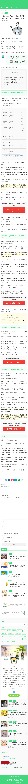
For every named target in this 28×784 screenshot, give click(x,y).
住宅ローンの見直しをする (12, 303)
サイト (3, 526)
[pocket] (12, 480)
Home (2, 7)
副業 (25, 636)
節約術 (3, 484)
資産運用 (13, 641)
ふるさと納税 (18, 633)
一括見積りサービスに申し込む (12, 210)
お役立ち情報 (10, 633)
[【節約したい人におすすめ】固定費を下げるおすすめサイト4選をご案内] (15, 480)
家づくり (4, 486)
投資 (7, 7)
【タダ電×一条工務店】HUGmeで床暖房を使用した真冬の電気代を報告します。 (17, 714)
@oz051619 (15, 38)
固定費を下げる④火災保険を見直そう (13, 82)
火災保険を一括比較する (13, 429)
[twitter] (6, 480)
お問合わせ (4, 633)
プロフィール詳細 (14, 695)
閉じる (16, 72)
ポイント (15, 636)
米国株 (8, 641)
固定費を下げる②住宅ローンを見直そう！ (14, 79)
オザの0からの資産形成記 (14, 780)
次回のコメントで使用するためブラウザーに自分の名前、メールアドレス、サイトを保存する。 (13, 532)
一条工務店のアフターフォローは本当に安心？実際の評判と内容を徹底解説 (17, 744)
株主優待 (13, 639)
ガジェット (17, 7)
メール (3, 521)
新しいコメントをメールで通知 (8, 537)
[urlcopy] (22, 480)
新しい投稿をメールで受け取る (8, 541)
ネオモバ (10, 636)
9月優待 (8, 630)
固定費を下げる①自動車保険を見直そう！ (14, 77)
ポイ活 (20, 636)
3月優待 (3, 630)
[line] (19, 480)
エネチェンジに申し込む (13, 362)
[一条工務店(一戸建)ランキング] (12, 763)
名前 (3, 515)
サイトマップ (11, 776)
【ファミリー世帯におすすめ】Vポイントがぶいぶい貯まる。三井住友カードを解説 (16, 595)
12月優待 (14, 630)
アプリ (24, 633)
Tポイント (20, 630)
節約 (24, 639)
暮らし (11, 7)
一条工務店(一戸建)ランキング (7, 764)
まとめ (6, 84)
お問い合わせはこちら (6, 756)
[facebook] (9, 480)
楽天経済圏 (19, 639)
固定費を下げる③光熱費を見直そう (12, 80)
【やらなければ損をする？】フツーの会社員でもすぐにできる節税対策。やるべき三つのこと (16, 584)
